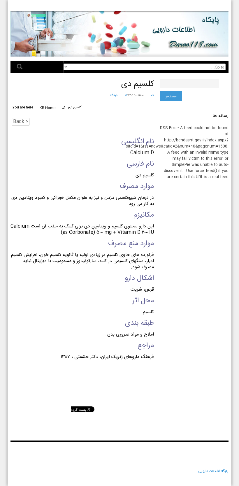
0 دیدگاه (118, 95)
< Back (20, 122)
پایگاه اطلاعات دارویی (213, 471)
